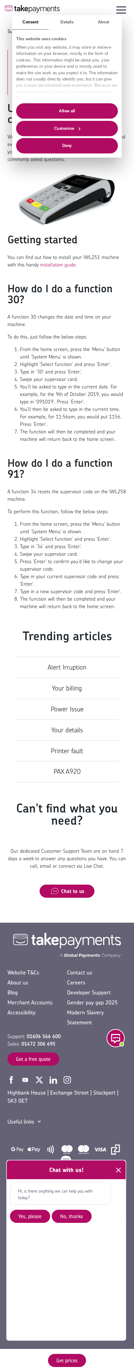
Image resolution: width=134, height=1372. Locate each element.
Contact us (79, 972)
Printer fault (67, 750)
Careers (76, 982)
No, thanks (71, 1216)
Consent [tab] (30, 22)
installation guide (58, 264)
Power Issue (67, 709)
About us (17, 982)
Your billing (67, 688)
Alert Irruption (67, 667)
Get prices (67, 1360)
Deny (67, 145)
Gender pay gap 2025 (92, 1002)
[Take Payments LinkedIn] (54, 1079)
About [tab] (103, 22)
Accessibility (21, 1012)
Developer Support (89, 992)
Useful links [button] (20, 1121)
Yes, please (29, 1216)
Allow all (67, 111)
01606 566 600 (44, 1036)
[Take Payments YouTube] (26, 1079)
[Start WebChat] (116, 1038)
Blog (12, 992)
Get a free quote (33, 1059)
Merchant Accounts (30, 1002)
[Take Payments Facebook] (12, 1079)
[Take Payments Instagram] (67, 1079)
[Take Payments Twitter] (40, 1079)
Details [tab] (66, 22)
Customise (64, 128)
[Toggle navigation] (121, 8)
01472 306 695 (38, 1043)
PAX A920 (67, 771)
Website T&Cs (23, 972)
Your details (67, 730)
